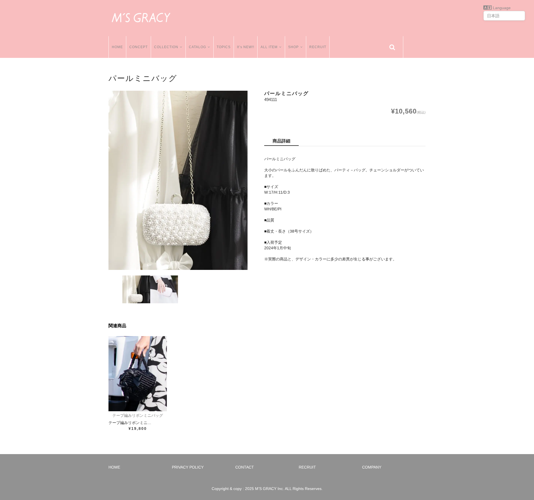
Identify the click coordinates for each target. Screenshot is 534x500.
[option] (178, 180)
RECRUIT (317, 47)
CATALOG (197, 47)
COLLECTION (166, 47)
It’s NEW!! (245, 47)
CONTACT (244, 467)
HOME (117, 47)
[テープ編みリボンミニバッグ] (137, 373)
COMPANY (371, 467)
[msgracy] (141, 17)
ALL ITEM (269, 47)
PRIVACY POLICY (188, 467)
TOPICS (224, 47)
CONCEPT (138, 47)
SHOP (293, 47)
